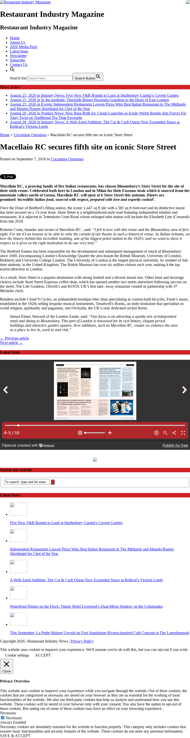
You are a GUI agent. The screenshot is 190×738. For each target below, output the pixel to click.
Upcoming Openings (67, 159)
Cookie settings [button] (17, 655)
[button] (12, 70)
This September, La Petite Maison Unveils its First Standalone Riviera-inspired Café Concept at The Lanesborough (99, 633)
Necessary (14, 718)
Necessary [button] (8, 713)
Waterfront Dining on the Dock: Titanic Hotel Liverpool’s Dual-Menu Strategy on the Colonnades (86, 606)
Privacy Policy (82, 641)
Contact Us (18, 64)
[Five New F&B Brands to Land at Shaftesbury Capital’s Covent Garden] (18, 514)
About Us (17, 42)
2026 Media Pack (23, 47)
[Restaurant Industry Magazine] (25, 2)
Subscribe (17, 60)
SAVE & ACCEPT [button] (15, 736)
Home (15, 38)
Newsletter (18, 56)
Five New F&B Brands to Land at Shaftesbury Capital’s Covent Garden (66, 523)
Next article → (11, 343)
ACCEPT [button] (43, 655)
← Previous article (14, 338)
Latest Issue (19, 51)
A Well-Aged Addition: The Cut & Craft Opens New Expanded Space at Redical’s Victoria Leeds (86, 580)
